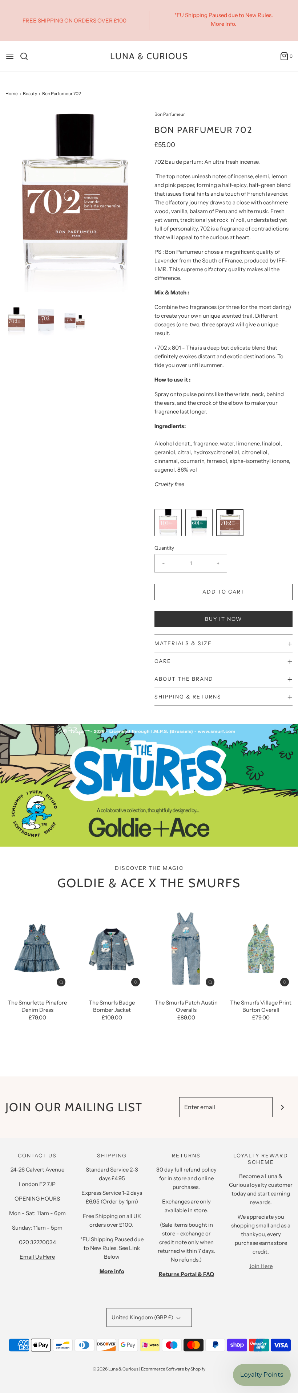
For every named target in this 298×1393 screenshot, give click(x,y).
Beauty (30, 93)
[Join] (283, 1107)
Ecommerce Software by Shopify (173, 1369)
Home (11, 93)
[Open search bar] (27, 56)
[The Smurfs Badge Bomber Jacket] (112, 947)
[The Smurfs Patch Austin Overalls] (186, 947)
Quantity (164, 548)
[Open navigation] (10, 56)
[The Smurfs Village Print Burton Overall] (261, 947)
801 (176, 347)
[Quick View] (61, 982)
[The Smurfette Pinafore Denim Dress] (37, 947)
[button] (16, 320)
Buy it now (223, 619)
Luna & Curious (149, 56)
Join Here (261, 1266)
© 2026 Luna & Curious (115, 1369)
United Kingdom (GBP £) (143, 1317)
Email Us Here (37, 1256)
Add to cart (223, 591)
